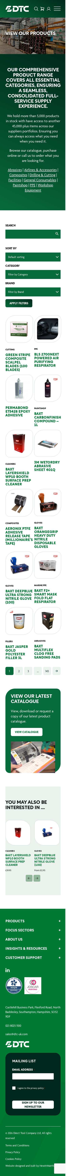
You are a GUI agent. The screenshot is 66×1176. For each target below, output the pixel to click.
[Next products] (35, 886)
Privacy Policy (12, 1160)
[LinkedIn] (7, 979)
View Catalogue (26, 742)
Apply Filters (18, 313)
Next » (54, 681)
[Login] (46, 8)
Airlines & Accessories (39, 180)
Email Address (23, 1078)
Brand (10, 293)
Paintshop (19, 195)
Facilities (13, 190)
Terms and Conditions (17, 1154)
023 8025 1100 (13, 1034)
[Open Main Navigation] (54, 10)
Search (10, 235)
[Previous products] (28, 886)
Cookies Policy (13, 1167)
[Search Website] (34, 9)
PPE (31, 195)
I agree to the (31, 1096)
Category (12, 276)
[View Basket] (40, 9)
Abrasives (14, 180)
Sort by (11, 258)
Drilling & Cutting (41, 185)
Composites (17, 185)
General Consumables (38, 190)
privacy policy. (37, 1096)
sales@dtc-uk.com (16, 1042)
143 (45, 681)
